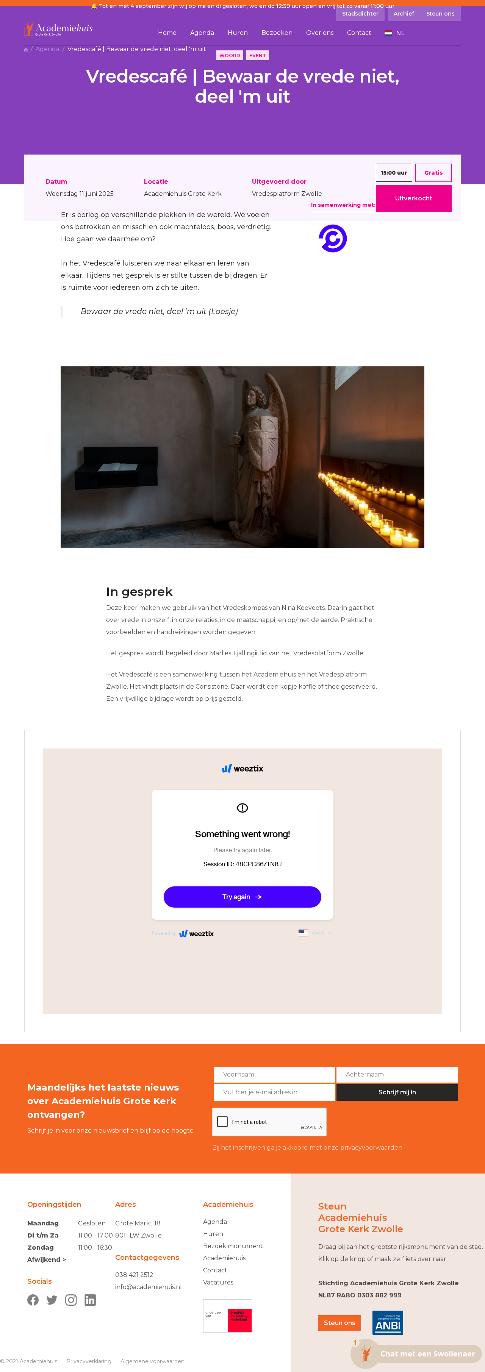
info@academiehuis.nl (148, 1287)
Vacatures (218, 1282)
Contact (215, 1270)
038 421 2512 (134, 1274)
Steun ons (339, 1323)
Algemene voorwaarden (152, 1361)
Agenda (47, 49)
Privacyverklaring (88, 1361)
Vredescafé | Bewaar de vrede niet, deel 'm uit (137, 49)
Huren (213, 1234)
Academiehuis (224, 1258)
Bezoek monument (233, 1246)
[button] (394, 33)
